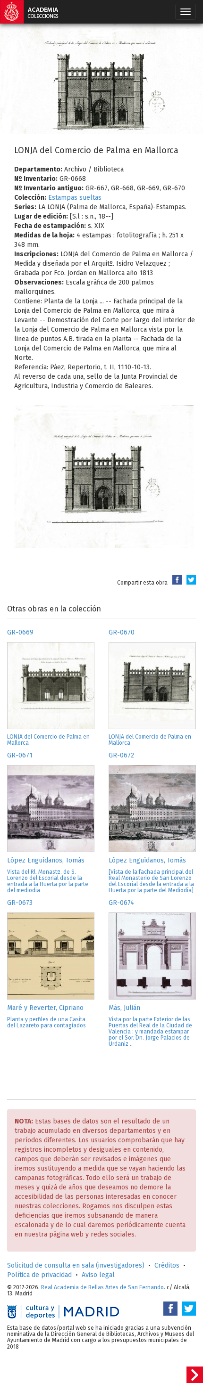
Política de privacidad (39, 1275)
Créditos (166, 1265)
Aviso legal (98, 1275)
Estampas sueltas (75, 198)
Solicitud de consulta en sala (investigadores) (75, 1265)
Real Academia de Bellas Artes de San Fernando (102, 1287)
